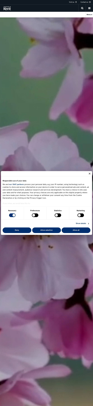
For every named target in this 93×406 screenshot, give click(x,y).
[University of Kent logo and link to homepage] (7, 8)
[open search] (82, 8)
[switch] (35, 215)
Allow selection (46, 230)
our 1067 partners (16, 184)
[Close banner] (89, 173)
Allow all (76, 230)
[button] (89, 8)
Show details (81, 224)
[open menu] (89, 8)
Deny (17, 230)
